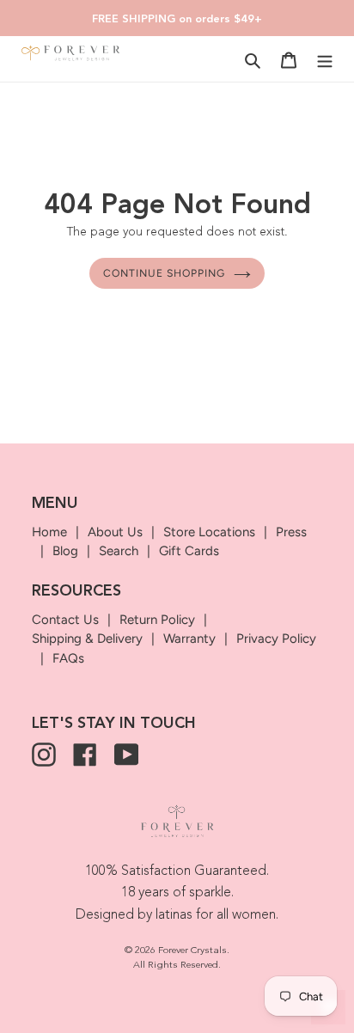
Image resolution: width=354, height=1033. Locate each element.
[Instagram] (44, 755)
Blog (65, 551)
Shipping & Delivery (87, 638)
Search (118, 551)
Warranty (189, 638)
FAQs (68, 658)
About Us (115, 532)
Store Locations (209, 532)
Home (49, 532)
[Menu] (325, 59)
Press (291, 532)
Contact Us (65, 619)
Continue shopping (164, 272)
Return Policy (157, 619)
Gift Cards (189, 551)
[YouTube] (126, 755)
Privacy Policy (276, 638)
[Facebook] (85, 755)
